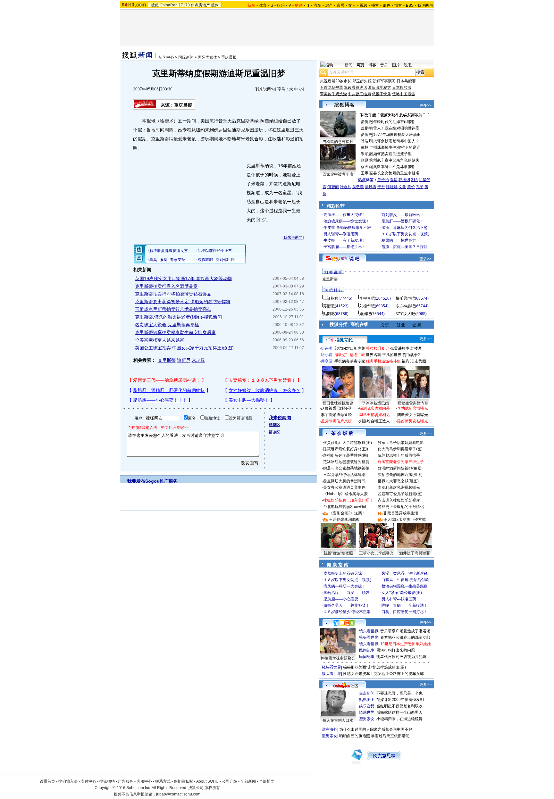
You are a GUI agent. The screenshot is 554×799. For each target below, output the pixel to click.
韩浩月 (366, 141)
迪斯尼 (183, 360)
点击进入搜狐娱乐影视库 (399, 500)
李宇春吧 (367, 298)
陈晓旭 (392, 187)
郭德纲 (404, 180)
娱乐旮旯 (366, 706)
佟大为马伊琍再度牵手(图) (400, 449)
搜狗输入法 (68, 781)
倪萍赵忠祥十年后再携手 (399, 455)
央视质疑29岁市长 (335, 81)
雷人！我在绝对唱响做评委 (396, 128)
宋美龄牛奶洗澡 (333, 94)
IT (308, 5)
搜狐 (155, 5)
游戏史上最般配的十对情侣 (401, 506)
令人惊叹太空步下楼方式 (404, 519)
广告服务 (125, 781)
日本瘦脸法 (401, 87)
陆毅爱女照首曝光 (412, 414)
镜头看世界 (368, 631)
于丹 (381, 187)
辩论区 (274, 432)
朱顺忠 (366, 154)
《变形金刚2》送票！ (347, 513)
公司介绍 (229, 781)
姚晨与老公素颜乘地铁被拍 (346, 468)
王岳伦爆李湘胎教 (344, 519)
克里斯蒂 (167, 360)
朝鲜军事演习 (384, 81)
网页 (360, 65)
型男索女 (366, 719)
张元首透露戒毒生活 (400, 513)
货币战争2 (411, 355)
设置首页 (47, 781)
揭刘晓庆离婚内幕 (374, 408)
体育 (263, 5)
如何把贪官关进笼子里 (392, 154)
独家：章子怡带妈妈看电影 (401, 442)
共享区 (326, 361)
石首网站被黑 (331, 87)
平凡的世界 (391, 355)
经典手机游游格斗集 (383, 361)
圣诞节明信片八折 (336, 421)
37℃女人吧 (405, 314)
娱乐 (281, 5)
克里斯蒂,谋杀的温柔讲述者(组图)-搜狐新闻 (178, 317)
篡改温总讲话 (355, 87)
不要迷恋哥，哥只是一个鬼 (399, 693)
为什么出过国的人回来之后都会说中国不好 (375, 729)
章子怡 (383, 180)
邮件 (386, 5)
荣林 (364, 147)
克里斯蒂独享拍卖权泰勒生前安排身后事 (175, 332)
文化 (402, 187)
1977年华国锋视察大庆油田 (397, 134)
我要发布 (136, 481)
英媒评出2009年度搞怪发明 (400, 699)
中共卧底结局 (359, 94)
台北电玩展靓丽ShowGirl (344, 506)
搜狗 (215, 5)
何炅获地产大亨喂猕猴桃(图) (347, 442)
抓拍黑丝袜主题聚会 (338, 658)
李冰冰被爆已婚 (375, 403)
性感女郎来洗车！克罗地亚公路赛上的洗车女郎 (383, 673)
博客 (398, 5)
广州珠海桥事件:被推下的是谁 (394, 147)
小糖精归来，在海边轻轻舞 (399, 719)
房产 (329, 5)
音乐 (384, 65)
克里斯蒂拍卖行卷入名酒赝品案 (166, 286)
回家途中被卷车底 (338, 174)
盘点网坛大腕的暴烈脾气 (344, 481)
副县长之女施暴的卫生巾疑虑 (394, 173)
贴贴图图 (366, 699)
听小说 (326, 355)
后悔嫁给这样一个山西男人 (399, 712)
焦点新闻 (366, 693)
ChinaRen (169, 5)
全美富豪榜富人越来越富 (159, 340)
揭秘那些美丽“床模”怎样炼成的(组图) (374, 667)
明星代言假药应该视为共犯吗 (401, 656)
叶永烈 (345, 187)
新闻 (348, 65)
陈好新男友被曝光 (412, 421)
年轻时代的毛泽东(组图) (393, 122)
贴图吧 (329, 314)
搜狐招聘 (107, 781)
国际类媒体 (207, 57)
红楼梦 (416, 348)
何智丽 (333, 187)
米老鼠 (198, 360)
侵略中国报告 (403, 94)
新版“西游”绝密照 (338, 553)
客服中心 (144, 781)
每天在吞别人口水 (338, 720)
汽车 (317, 5)
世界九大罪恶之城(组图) (398, 481)
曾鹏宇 (366, 128)
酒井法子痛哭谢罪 (414, 553)
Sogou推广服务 (161, 481)
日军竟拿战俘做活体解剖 (344, 474)
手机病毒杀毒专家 (349, 361)
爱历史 (366, 122)
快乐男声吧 (405, 298)
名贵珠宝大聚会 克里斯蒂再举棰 (167, 324)
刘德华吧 (367, 306)
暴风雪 (370, 187)
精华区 (274, 424)
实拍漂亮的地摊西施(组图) (400, 474)
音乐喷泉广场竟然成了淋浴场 (405, 631)
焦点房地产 (200, 5)
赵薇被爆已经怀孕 (336, 408)
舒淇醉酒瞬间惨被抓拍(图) (400, 468)
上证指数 (331, 298)
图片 (396, 65)
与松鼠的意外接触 (338, 141)
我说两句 (425, 5)
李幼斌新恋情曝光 (412, 408)
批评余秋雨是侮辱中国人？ (396, 141)
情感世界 (366, 712)
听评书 (326, 348)
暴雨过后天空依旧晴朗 (390, 736)
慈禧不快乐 (381, 94)
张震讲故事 (399, 348)
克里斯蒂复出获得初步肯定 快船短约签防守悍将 (183, 301)
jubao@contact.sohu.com (178, 794)
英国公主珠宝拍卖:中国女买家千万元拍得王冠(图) (184, 347)
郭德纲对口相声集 (349, 348)
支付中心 (88, 781)
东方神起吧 (405, 306)
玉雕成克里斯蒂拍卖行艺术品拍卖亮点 (173, 309)
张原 (364, 160)
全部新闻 (248, 781)
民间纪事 (366, 650)
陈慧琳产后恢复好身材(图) (345, 449)
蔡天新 (366, 166)
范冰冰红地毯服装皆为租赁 (346, 462)
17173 (184, 5)
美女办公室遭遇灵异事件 (344, 487)
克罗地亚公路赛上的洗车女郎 (405, 637)
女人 (352, 5)
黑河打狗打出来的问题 (395, 650)
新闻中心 (166, 57)
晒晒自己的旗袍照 (354, 736)
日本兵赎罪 (406, 81)
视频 (363, 5)
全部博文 (266, 781)
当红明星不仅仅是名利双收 (399, 706)
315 (414, 180)
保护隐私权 (183, 781)
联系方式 (163, 781)
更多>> (425, 105)
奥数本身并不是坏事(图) (393, 166)
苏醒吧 (329, 306)
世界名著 (373, 355)
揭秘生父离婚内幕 (413, 403)
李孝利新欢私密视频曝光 (399, 487)
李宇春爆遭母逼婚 (336, 414)
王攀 (364, 173)
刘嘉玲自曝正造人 (374, 421)
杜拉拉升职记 (377, 348)
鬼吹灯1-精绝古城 (349, 355)
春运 (394, 180)
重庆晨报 (229, 57)
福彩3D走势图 (414, 361)
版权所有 (212, 788)
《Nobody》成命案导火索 (345, 494)
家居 (340, 5)
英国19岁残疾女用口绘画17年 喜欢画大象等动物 (183, 278)
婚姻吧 (365, 314)
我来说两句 (265, 89)
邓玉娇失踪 (362, 81)
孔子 (420, 187)
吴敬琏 (358, 187)
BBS (410, 5)
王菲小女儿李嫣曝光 (376, 553)
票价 (411, 187)
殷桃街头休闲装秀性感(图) (345, 455)
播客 (375, 5)
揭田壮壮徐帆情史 (338, 403)
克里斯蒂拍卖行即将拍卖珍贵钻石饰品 (173, 293)
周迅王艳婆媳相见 (374, 414)
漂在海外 (329, 729)
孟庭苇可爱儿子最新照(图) (400, 494)
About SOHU (207, 781)
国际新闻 (186, 57)
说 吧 (354, 258)
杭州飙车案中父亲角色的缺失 (394, 160)
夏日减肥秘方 (379, 87)
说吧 (408, 65)
